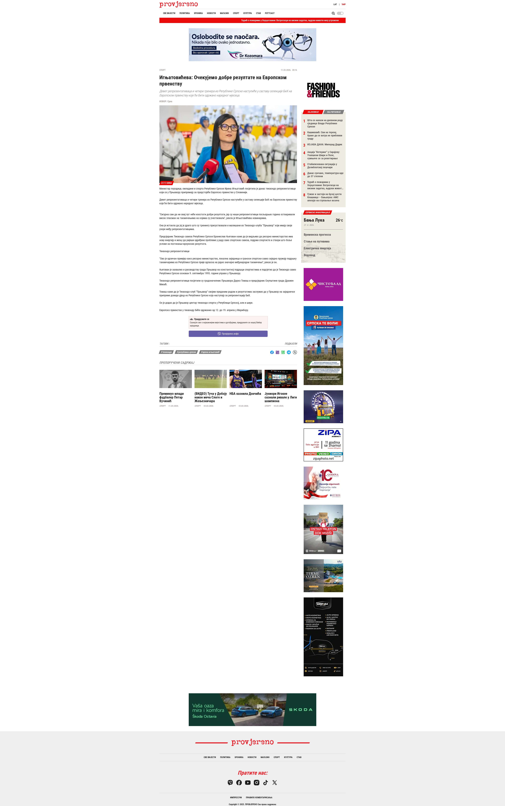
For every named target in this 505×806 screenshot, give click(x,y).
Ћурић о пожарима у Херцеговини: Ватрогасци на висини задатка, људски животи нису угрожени (234, 20)
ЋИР (344, 4)
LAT (335, 4)
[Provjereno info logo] (178, 4)
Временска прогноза (317, 234)
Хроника (198, 13)
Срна (169, 101)
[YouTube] (248, 782)
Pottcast (270, 13)
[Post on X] (295, 352)
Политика (185, 13)
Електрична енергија (317, 248)
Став (258, 13)
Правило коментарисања (259, 797)
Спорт (236, 13)
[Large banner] (252, 44)
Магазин (224, 13)
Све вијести (169, 13)
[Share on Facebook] (272, 352)
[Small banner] (323, 90)
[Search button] (333, 13)
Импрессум (236, 797)
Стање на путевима (316, 241)
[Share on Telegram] (289, 352)
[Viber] (230, 782)
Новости (211, 13)
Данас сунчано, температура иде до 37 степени (314, 20)
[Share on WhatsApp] (283, 352)
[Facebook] (239, 782)
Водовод (309, 255)
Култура (247, 13)
